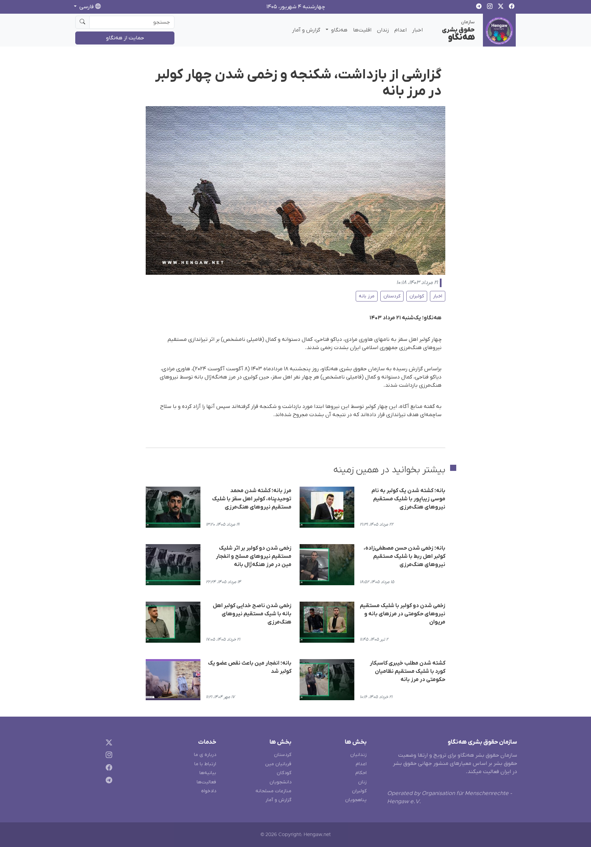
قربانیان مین (278, 764)
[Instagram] (107, 756)
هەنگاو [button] (338, 30)
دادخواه (208, 791)
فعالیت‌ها (206, 782)
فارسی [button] (86, 6)
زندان (383, 30)
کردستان (391, 296)
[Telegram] (107, 781)
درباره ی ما (205, 755)
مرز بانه (367, 296)
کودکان (284, 773)
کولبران (416, 296)
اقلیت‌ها (362, 30)
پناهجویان (356, 800)
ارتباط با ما (205, 764)
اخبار (417, 30)
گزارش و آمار (306, 30)
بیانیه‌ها (207, 773)
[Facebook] (107, 769)
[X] (107, 743)
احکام (361, 773)
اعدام (400, 30)
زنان (362, 782)
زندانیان (358, 755)
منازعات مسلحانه (273, 791)
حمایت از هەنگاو (125, 38)
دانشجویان (280, 782)
